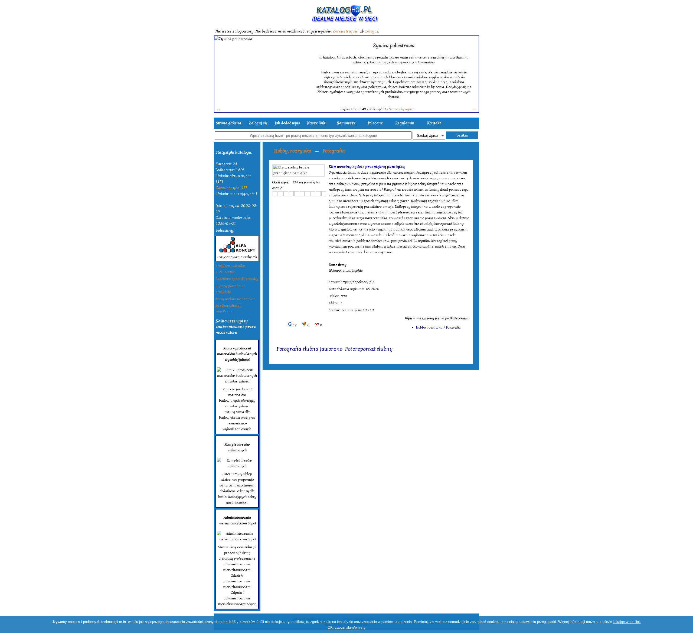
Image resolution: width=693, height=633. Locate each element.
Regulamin (404, 123)
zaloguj (371, 31)
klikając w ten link (627, 622)
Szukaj (462, 135)
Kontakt (434, 123)
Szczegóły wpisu (402, 109)
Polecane (375, 123)
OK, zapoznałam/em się (346, 627)
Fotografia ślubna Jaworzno (309, 349)
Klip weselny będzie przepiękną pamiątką (367, 166)
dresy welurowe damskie (235, 299)
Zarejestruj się (345, 31)
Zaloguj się (258, 123)
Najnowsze (346, 123)
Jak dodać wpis (287, 123)
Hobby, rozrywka (293, 151)
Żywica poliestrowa (394, 45)
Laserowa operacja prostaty (236, 279)
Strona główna (228, 123)
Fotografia (333, 151)
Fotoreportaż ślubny (369, 349)
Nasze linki (316, 123)
